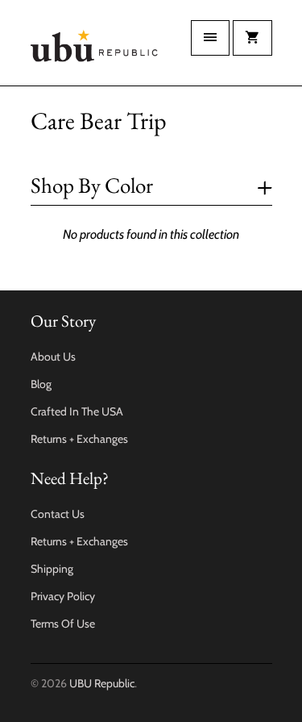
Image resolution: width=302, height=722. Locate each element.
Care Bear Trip (99, 120)
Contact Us (58, 514)
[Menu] (210, 38)
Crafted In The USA (77, 411)
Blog (41, 384)
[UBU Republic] (95, 49)
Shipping (52, 568)
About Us (53, 356)
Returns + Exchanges (79, 439)
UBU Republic (101, 683)
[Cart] (252, 38)
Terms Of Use (63, 623)
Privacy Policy (63, 596)
